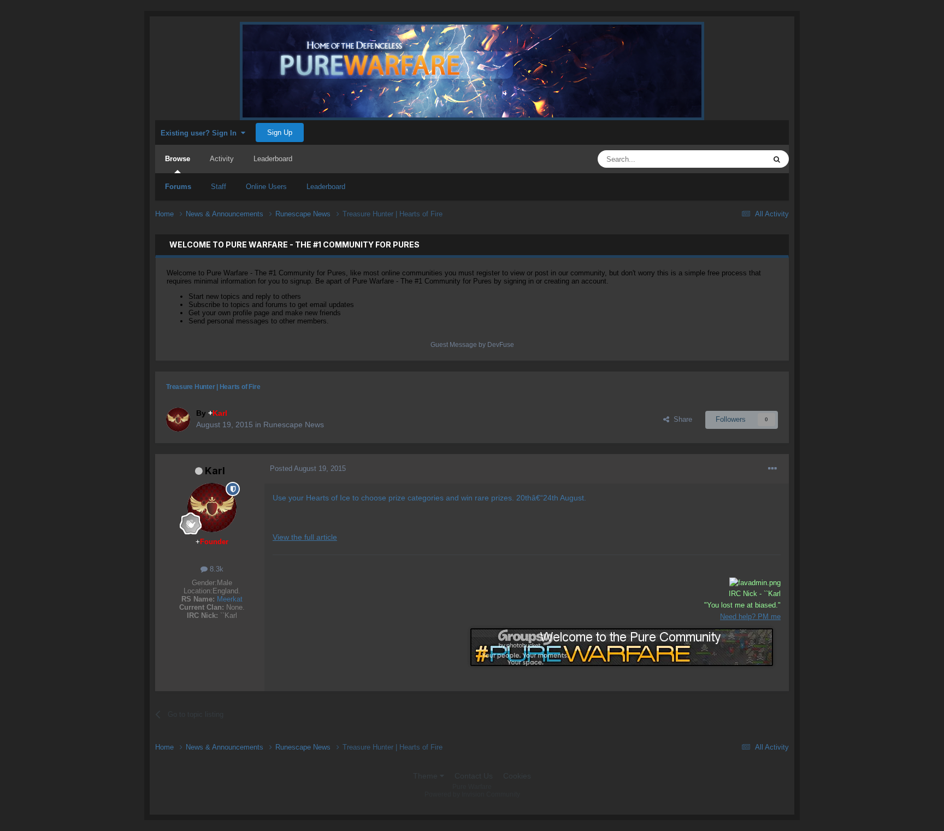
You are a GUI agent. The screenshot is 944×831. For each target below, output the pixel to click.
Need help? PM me (750, 616)
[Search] (777, 159)
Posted (308, 468)
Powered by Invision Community (472, 794)
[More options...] (772, 468)
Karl (215, 470)
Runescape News (293, 424)
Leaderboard (325, 186)
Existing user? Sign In (201, 133)
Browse (177, 159)
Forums (178, 186)
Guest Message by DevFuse (472, 345)
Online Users (266, 186)
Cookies (517, 775)
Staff (218, 186)
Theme (426, 775)
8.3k (215, 569)
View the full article (305, 537)
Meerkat (230, 599)
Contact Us (474, 775)
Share (680, 419)
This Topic (735, 159)
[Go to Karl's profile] (178, 420)
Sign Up (279, 132)
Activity (222, 159)
